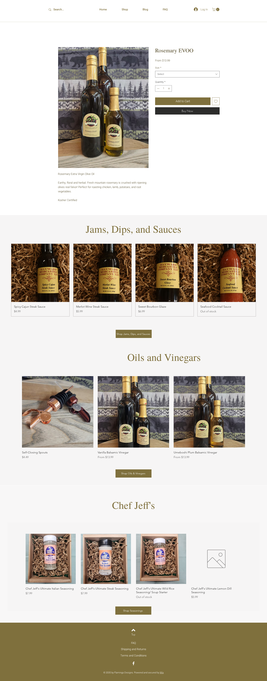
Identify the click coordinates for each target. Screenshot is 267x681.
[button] (216, 9)
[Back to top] (133, 630)
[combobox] (187, 74)
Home (62, 34)
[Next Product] (261, 280)
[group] (133, 280)
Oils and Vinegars (164, 357)
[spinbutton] (163, 89)
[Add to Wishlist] (216, 101)
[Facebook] (133, 663)
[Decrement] (158, 89)
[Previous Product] (6, 280)
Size (158, 68)
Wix (162, 673)
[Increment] (169, 89)
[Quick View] (51, 559)
